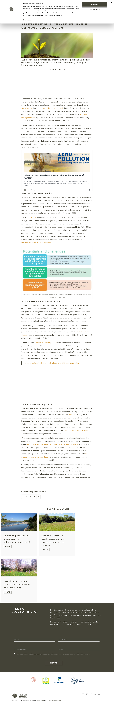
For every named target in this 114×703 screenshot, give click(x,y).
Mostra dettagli (28, 20)
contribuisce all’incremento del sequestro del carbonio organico (52, 444)
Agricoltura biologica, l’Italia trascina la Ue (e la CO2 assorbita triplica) (51, 363)
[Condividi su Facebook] (23, 497)
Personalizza (94, 9)
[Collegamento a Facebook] (91, 694)
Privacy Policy (37, 654)
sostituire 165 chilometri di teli (76, 431)
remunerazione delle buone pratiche (36, 243)
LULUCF (32, 218)
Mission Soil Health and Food (51, 108)
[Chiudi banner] (111, 2)
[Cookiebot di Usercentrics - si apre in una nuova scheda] (11, 20)
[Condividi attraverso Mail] (38, 497)
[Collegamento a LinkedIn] (95, 694)
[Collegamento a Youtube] (99, 694)
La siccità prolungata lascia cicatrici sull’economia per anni (17, 539)
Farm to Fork (26, 108)
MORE (7, 547)
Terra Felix (72, 415)
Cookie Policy (48, 700)
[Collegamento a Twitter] (82, 694)
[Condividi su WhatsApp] (31, 497)
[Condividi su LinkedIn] (35, 497)
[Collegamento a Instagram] (87, 694)
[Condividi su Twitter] (27, 497)
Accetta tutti (94, 4)
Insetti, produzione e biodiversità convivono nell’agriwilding (17, 584)
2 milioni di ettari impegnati (45, 343)
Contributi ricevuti (56, 700)
